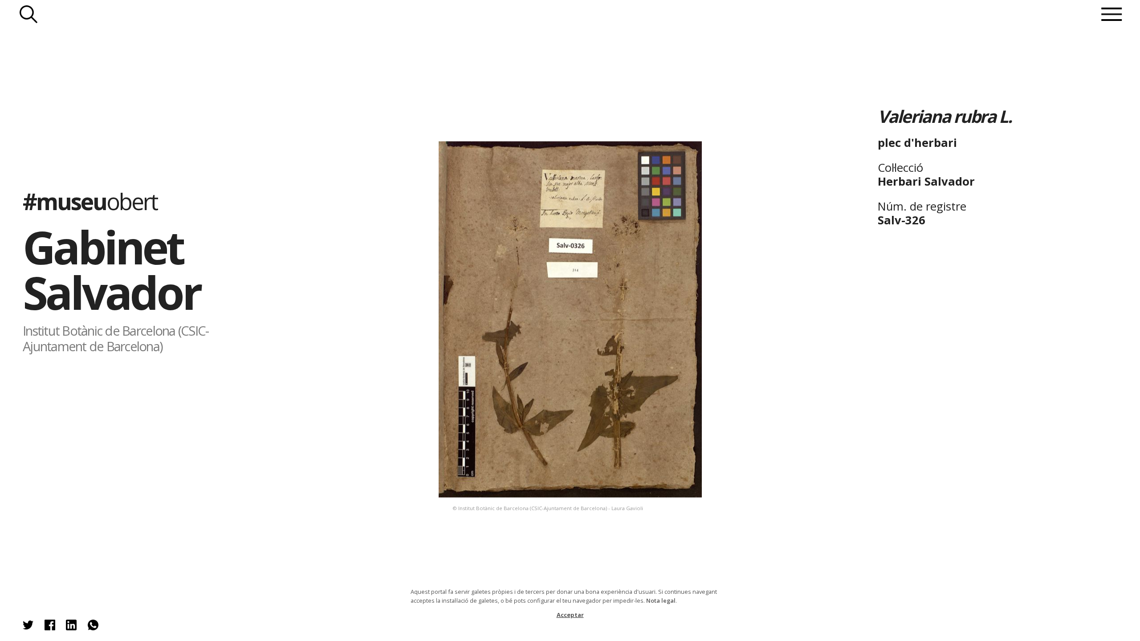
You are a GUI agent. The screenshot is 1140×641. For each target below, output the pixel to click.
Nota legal (661, 600)
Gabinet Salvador (111, 269)
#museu (90, 201)
